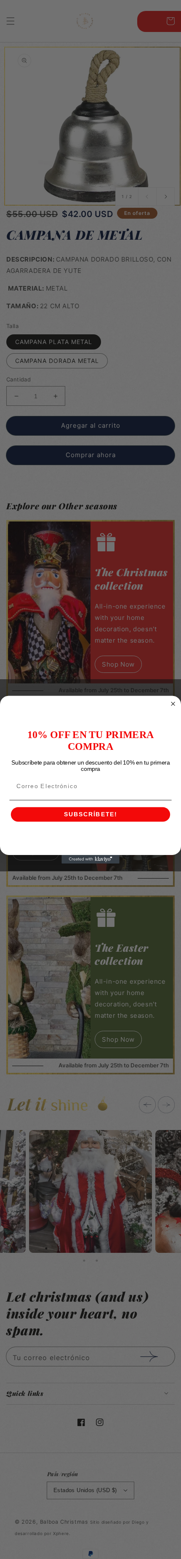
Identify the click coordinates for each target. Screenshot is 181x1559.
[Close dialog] (173, 703)
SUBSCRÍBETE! (90, 814)
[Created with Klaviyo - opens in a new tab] (90, 859)
